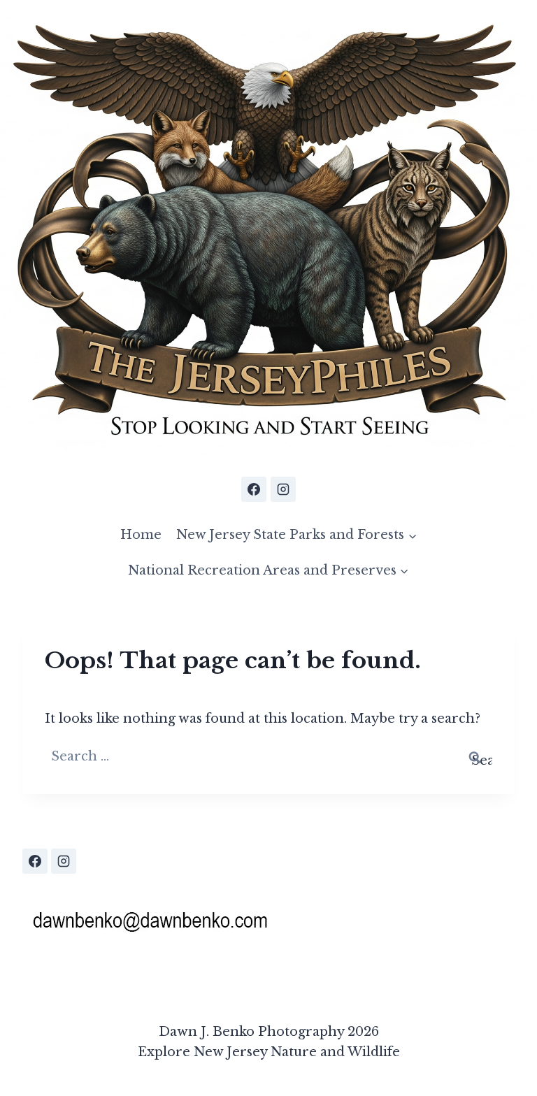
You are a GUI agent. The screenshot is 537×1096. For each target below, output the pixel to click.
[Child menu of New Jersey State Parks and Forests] (297, 534)
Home (141, 534)
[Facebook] (253, 489)
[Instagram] (283, 489)
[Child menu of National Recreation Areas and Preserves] (268, 570)
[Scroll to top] (522, 925)
